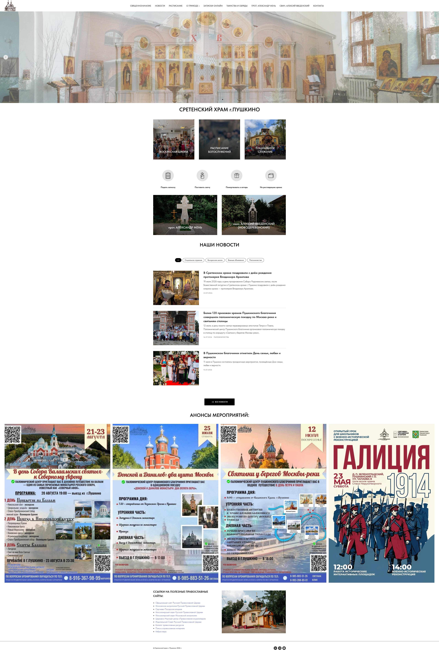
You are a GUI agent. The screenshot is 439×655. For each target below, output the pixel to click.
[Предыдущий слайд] (5, 57)
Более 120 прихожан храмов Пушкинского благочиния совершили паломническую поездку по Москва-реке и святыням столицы (239, 317)
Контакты (318, 6)
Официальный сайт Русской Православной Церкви (177, 603)
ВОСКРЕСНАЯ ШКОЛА (173, 151)
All (178, 260)
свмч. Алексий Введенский (294, 6)
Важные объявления (236, 260)
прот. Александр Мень (263, 6)
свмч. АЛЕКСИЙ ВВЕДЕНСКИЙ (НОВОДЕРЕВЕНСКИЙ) (254, 225)
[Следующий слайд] (433, 57)
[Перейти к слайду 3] (220, 99)
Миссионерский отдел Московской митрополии (176, 615)
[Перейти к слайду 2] (218, 99)
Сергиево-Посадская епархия (168, 609)
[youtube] (284, 648)
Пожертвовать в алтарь (237, 187)
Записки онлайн (213, 6)
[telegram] (279, 648)
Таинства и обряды (237, 6)
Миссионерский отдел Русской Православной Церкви (179, 612)
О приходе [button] (192, 6)
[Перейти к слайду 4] (222, 99)
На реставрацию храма (271, 187)
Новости (160, 6)
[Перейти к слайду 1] (216, 99)
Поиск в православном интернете (170, 628)
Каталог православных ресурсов (169, 625)
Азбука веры (160, 631)
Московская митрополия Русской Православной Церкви (180, 606)
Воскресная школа (215, 260)
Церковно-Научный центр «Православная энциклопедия (180, 618)
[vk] (275, 648)
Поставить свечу (202, 187)
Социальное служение (193, 260)
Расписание (175, 6)
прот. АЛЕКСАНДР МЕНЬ (185, 227)
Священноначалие (140, 6)
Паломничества (255, 260)
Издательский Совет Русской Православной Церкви (178, 622)
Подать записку (168, 187)
